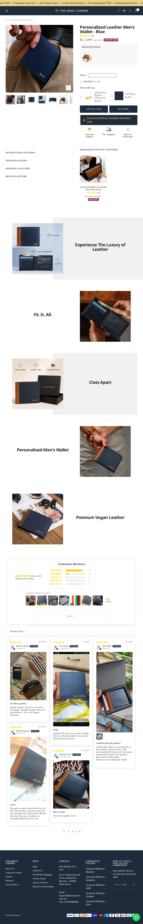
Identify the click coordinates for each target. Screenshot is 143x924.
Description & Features (20, 153)
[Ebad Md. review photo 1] (114, 692)
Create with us (12, 884)
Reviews (9, 881)
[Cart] (136, 10)
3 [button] (72, 831)
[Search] (119, 10)
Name (83, 75)
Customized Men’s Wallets (22, 20)
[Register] (133, 885)
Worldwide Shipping (42, 875)
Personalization (16, 161)
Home (8, 20)
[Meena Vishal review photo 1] (28, 676)
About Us (10, 868)
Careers (9, 876)
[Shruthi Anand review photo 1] (28, 769)
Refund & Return (16, 176)
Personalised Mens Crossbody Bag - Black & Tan (93, 188)
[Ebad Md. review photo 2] (99, 736)
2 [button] (68, 831)
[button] (86, 36)
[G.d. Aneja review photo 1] (71, 689)
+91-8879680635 (71, 902)
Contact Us (38, 870)
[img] (15, 642)
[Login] (130, 11)
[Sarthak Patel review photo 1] (71, 784)
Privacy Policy (39, 878)
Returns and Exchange (43, 886)
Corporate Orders (14, 873)
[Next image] (104, 169)
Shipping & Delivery (18, 169)
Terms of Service (40, 882)
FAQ (35, 867)
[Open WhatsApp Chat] (136, 917)
